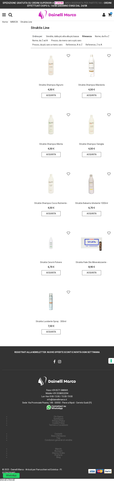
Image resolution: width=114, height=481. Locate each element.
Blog (58, 457)
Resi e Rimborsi (58, 436)
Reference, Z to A (94, 44)
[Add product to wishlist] (68, 56)
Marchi (58, 449)
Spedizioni (58, 419)
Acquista (51, 95)
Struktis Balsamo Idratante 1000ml (91, 203)
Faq (58, 438)
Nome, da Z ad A (40, 40)
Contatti (58, 434)
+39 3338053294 (60, 393)
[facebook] (54, 362)
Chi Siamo (58, 416)
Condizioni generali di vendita (58, 440)
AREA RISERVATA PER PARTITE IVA (83, 2)
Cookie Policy (58, 423)
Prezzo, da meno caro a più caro (66, 40)
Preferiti (58, 455)
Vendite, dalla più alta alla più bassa (62, 36)
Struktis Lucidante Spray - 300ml (51, 321)
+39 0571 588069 (60, 390)
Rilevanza (87, 36)
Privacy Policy (58, 421)
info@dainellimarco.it (57, 399)
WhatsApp (11, 475)
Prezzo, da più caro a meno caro (47, 44)
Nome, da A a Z (102, 36)
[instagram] (59, 362)
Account (58, 451)
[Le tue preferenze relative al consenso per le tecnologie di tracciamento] (111, 361)
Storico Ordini (58, 453)
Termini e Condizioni (58, 425)
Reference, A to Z (74, 44)
